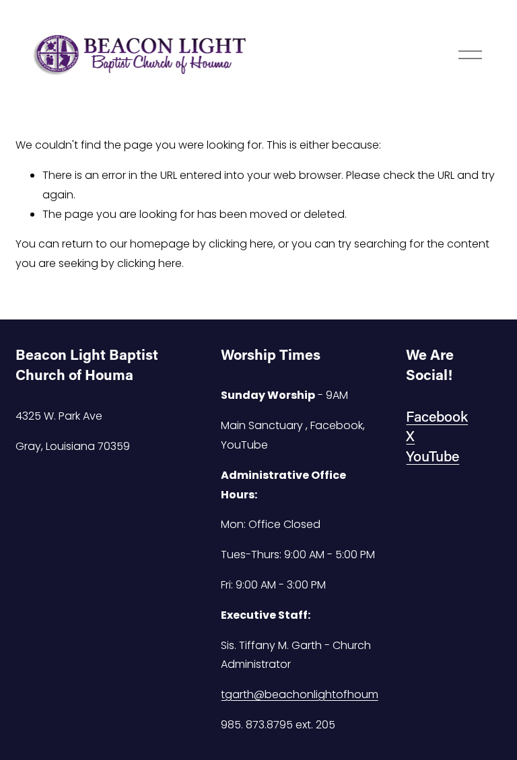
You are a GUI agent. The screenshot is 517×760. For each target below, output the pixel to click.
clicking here (241, 244)
